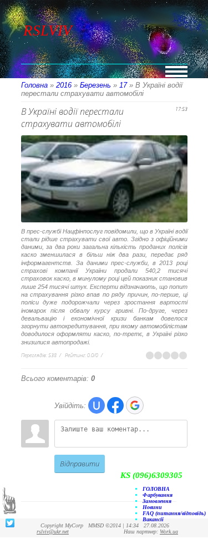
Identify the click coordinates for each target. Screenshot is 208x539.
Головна (34, 85)
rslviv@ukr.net (53, 531)
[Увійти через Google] (135, 405)
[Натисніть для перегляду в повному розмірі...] (105, 223)
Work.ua (169, 531)
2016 (64, 85)
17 (123, 85)
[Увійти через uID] (96, 405)
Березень (95, 85)
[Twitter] (10, 523)
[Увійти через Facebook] (115, 405)
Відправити (79, 464)
